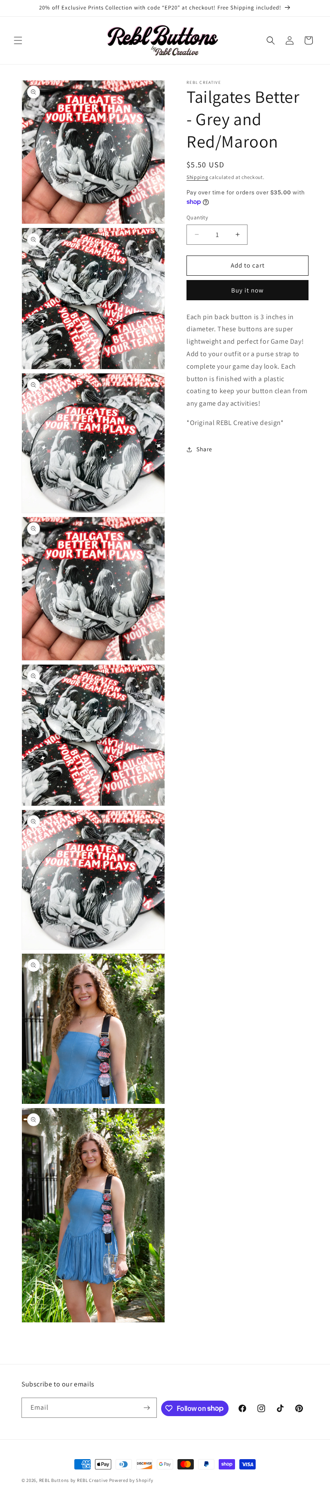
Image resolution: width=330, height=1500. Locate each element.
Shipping (197, 177)
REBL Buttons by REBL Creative (73, 1480)
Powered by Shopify (131, 1480)
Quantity (197, 217)
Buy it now (247, 290)
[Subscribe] (147, 1408)
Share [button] (204, 449)
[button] (18, 40)
